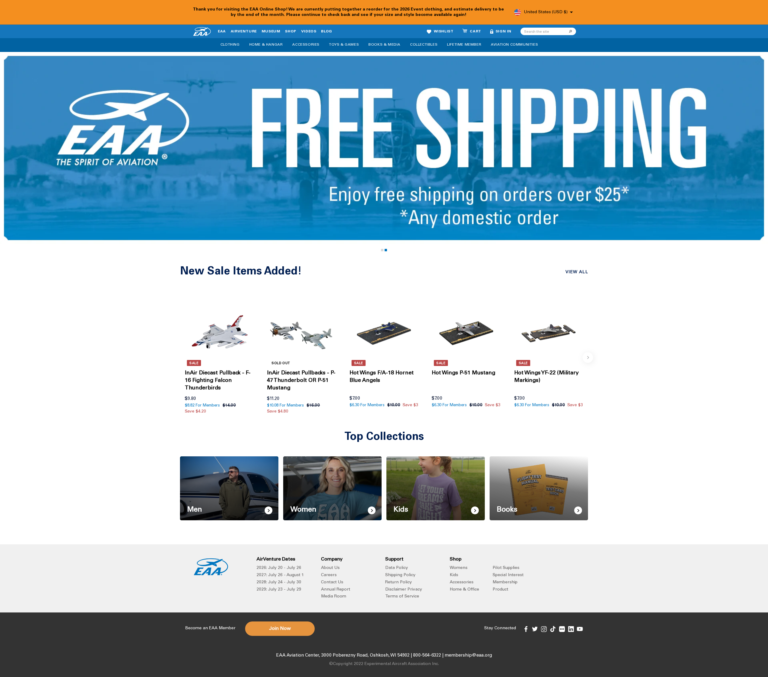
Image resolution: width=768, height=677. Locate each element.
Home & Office (464, 590)
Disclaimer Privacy (403, 590)
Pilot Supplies (506, 568)
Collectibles (423, 45)
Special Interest (508, 575)
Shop (290, 31)
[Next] (588, 357)
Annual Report (335, 590)
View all (577, 272)
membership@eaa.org (468, 655)
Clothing (230, 45)
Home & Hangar (266, 45)
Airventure (244, 31)
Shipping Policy (400, 575)
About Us (330, 568)
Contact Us (332, 582)
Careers (329, 575)
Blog (326, 31)
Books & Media (384, 45)
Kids (454, 575)
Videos (308, 31)
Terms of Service (402, 596)
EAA (222, 31)
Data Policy (396, 568)
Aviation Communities (514, 45)
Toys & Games (344, 45)
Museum (271, 31)
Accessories (306, 45)
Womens (458, 568)
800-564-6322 (427, 655)
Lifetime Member (464, 45)
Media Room (333, 596)
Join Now (280, 628)
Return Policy (398, 582)
